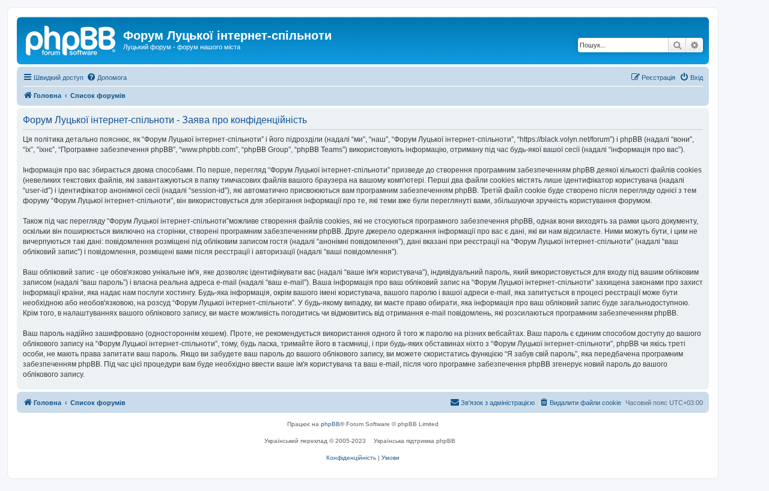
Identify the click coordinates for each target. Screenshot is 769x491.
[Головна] (71, 39)
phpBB (330, 424)
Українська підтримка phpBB (414, 441)
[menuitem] (107, 77)
